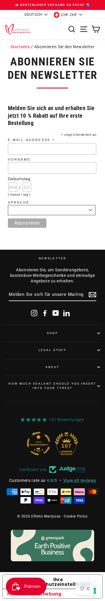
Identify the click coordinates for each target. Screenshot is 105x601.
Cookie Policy (76, 516)
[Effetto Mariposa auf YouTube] (55, 313)
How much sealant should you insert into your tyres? (52, 385)
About (52, 367)
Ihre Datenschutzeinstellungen (58, 581)
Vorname (19, 159)
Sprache (19, 202)
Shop (52, 333)
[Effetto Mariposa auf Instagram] (34, 313)
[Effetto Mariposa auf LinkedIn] (66, 313)
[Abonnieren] (92, 294)
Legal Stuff (52, 350)
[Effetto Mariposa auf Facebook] (45, 313)
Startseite (20, 46)
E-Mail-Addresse (31, 140)
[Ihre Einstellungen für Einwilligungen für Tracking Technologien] (94, 590)
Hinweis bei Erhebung (34, 594)
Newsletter (52, 258)
